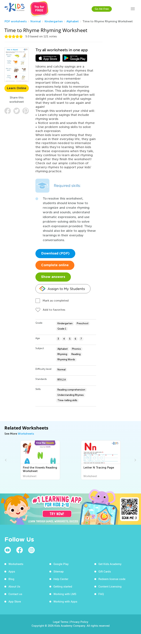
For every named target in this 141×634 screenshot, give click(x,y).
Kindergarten (53, 21)
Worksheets (26, 433)
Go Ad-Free (102, 8)
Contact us (15, 594)
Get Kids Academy (110, 564)
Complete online (55, 265)
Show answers (53, 277)
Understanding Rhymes (70, 395)
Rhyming (62, 354)
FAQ (101, 594)
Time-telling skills (67, 400)
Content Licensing (110, 586)
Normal (35, 21)
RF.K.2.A (61, 379)
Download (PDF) (55, 253)
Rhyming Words (66, 359)
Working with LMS (64, 594)
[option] (41, 460)
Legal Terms (60, 622)
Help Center (60, 579)
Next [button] (135, 460)
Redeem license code (111, 579)
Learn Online (16, 88)
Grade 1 (61, 328)
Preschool (82, 323)
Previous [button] (6, 460)
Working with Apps (65, 601)
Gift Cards (104, 571)
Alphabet (72, 21)
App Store (14, 601)
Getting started (62, 586)
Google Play (61, 564)
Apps (11, 571)
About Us (14, 586)
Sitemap (58, 571)
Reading (76, 354)
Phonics (76, 348)
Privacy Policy (79, 622)
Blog (11, 579)
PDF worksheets (15, 21)
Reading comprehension (71, 389)
